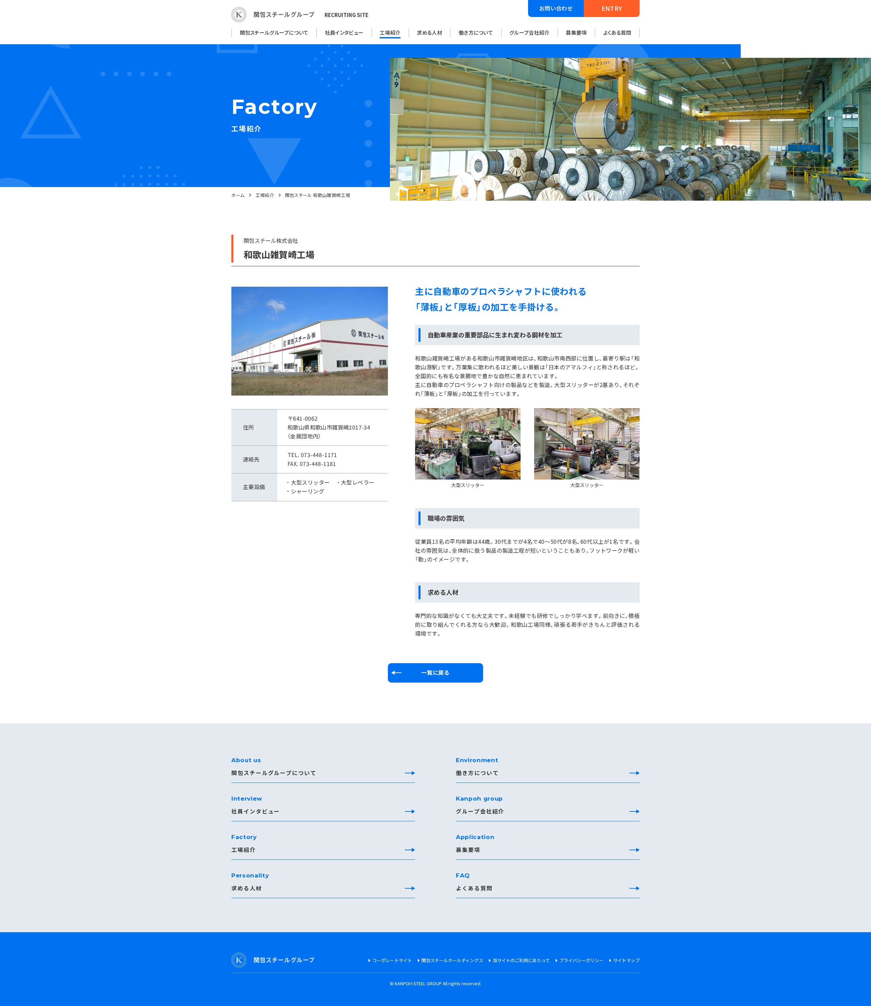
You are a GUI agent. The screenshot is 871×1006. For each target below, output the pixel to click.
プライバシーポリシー (581, 960)
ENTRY (612, 8)
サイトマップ (626, 960)
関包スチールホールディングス (452, 960)
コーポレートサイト (392, 960)
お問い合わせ (556, 8)
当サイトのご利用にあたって (521, 960)
